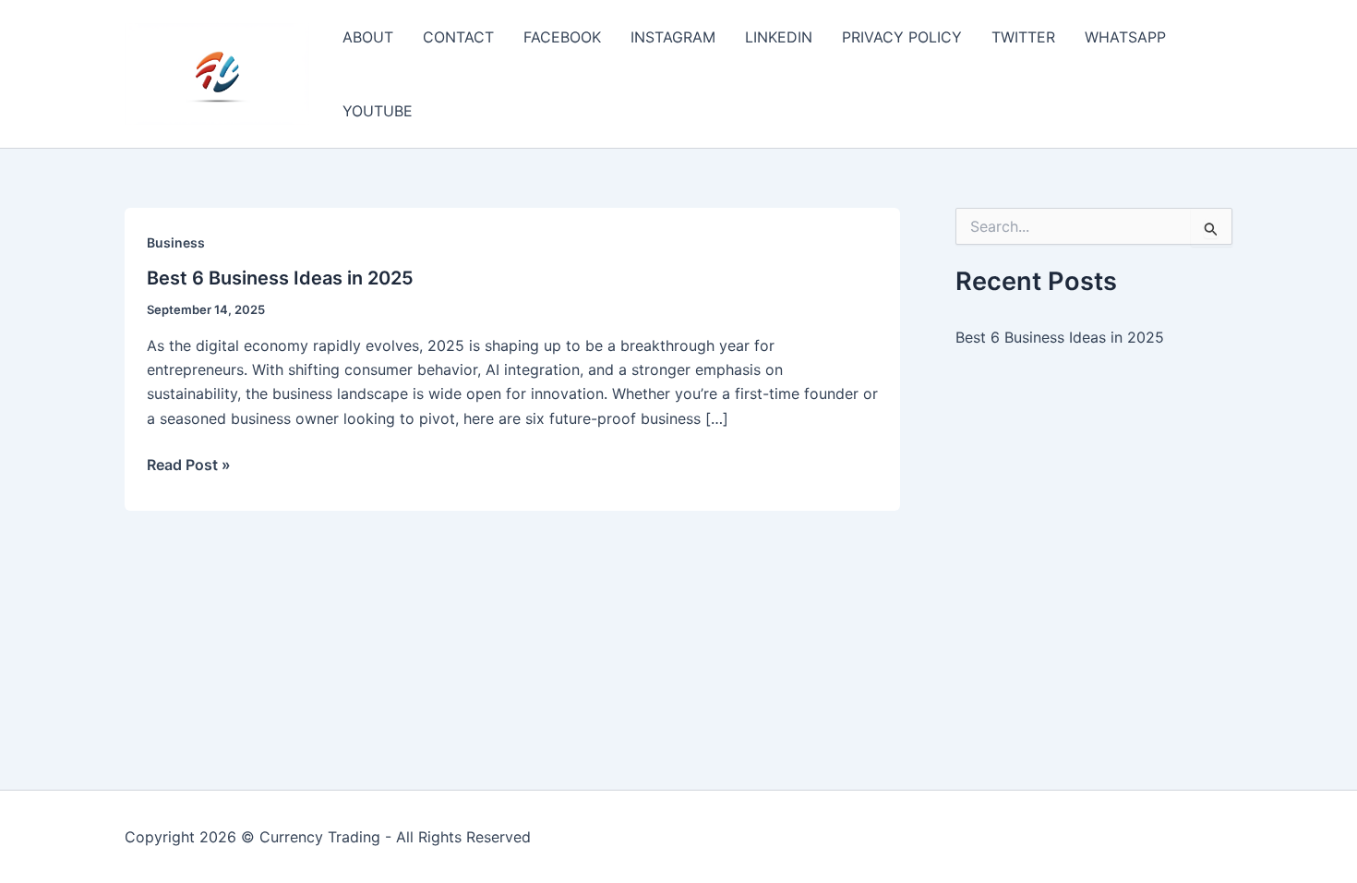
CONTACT (458, 37)
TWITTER (1023, 37)
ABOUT (367, 37)
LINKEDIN (778, 37)
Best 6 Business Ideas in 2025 (280, 278)
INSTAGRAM (672, 37)
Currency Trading (319, 837)
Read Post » (189, 465)
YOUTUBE (377, 111)
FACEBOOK (562, 37)
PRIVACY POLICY (902, 37)
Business (176, 242)
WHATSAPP (1125, 37)
